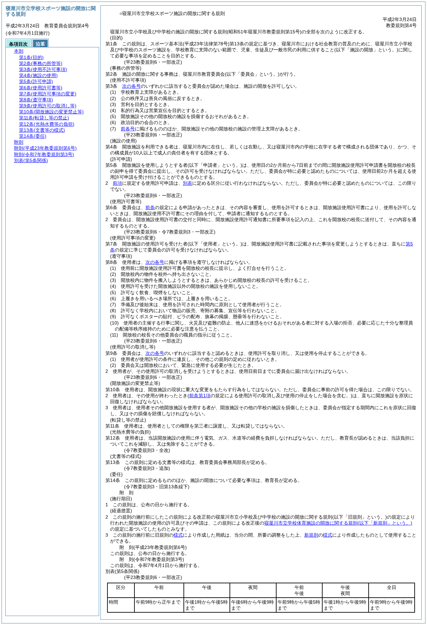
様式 (178, 535)
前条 (150, 207)
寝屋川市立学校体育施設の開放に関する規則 (338, 523)
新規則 (311, 535)
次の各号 (131, 86)
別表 (187, 183)
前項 (117, 183)
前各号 (128, 128)
